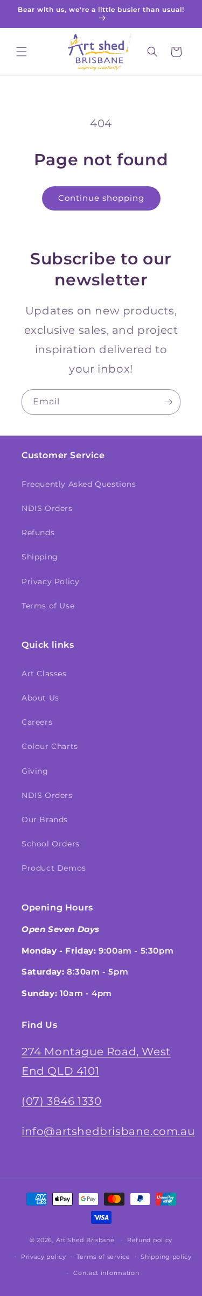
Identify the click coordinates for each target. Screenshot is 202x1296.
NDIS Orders (47, 508)
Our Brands (45, 819)
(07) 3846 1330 (61, 1101)
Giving (35, 771)
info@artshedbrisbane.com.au (108, 1131)
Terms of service (103, 1256)
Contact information (106, 1273)
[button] (21, 52)
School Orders (51, 844)
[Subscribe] (168, 402)
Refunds (38, 532)
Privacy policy (43, 1256)
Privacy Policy (50, 581)
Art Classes (44, 673)
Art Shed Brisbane (85, 1240)
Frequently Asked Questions (79, 484)
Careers (37, 722)
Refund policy (149, 1240)
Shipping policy (166, 1256)
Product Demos (54, 868)
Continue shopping (101, 198)
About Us (40, 698)
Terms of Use (48, 606)
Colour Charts (50, 746)
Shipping (40, 557)
